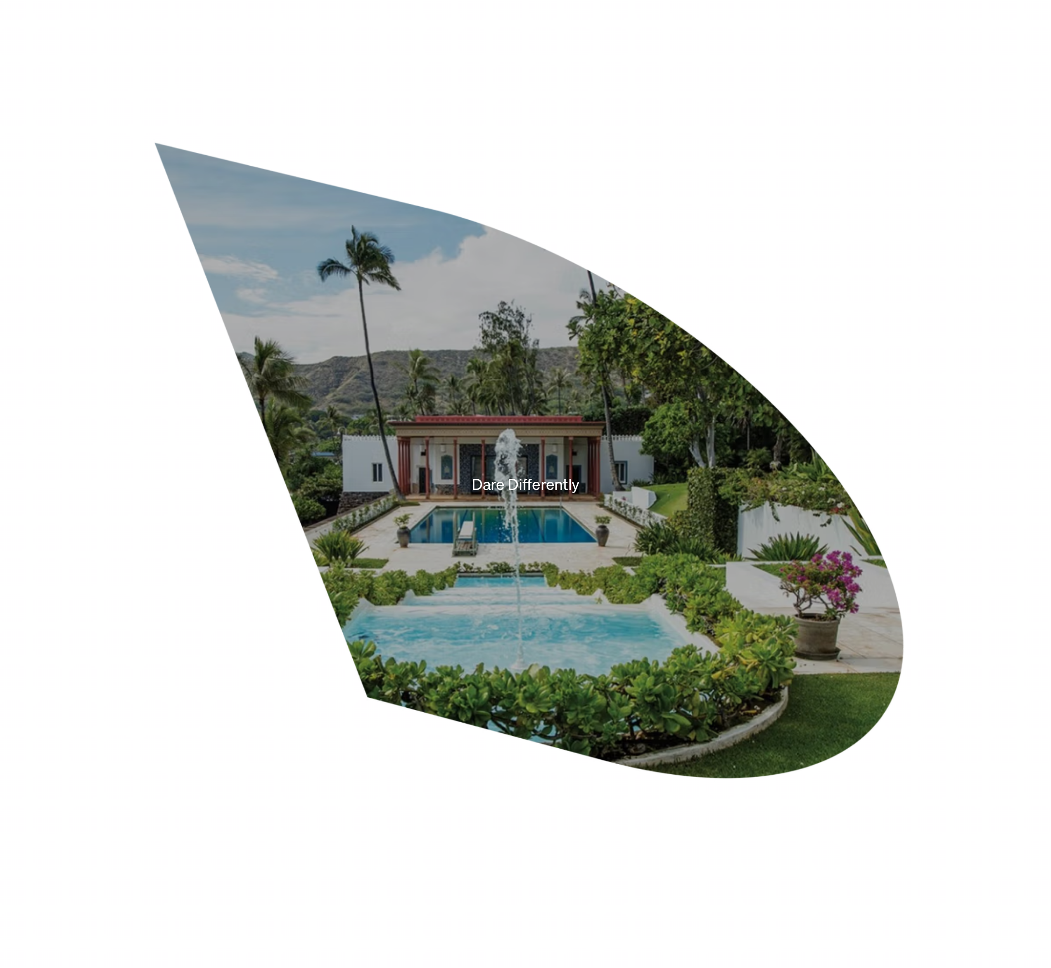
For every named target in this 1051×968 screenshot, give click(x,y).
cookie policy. (904, 931)
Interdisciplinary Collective (686, 192)
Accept (969, 936)
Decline (1009, 936)
